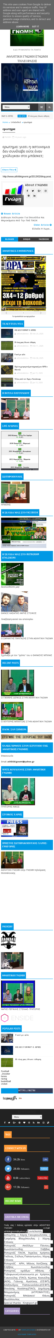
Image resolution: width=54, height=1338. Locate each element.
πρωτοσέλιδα (19, 316)
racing (4, 1078)
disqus (26, 239)
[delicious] (48, 1122)
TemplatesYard (28, 1330)
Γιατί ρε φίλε (20, 354)
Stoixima (36, 469)
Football (5, 1071)
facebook (44, 239)
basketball (6, 1081)
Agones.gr (27, 469)
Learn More (22, 26)
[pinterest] (19, 1122)
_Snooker (5, 1073)
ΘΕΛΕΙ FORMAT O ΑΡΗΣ (25, 330)
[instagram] (43, 1122)
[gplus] (14, 1122)
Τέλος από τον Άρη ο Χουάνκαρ (28, 379)
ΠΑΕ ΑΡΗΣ (10, 116)
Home (5, 122)
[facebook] (4, 1122)
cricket (4, 1083)
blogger (9, 239)
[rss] (33, 1122)
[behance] (38, 1122)
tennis (4, 1076)
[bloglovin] (24, 1122)
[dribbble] (29, 1122)
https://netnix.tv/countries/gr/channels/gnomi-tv (27, 1091)
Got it (35, 26)
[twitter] (9, 1122)
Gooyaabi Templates (27, 1334)
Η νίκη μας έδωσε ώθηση (26, 116)
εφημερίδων (30, 316)
